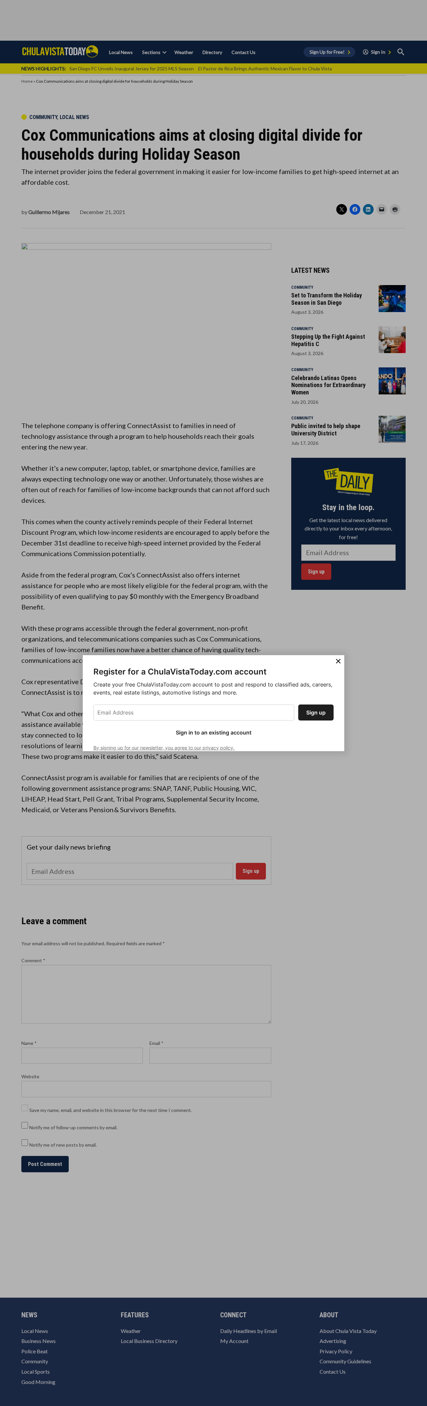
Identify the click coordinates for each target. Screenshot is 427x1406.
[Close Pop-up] (338, 661)
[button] (213, 703)
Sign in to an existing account (214, 732)
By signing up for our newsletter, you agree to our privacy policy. (164, 748)
